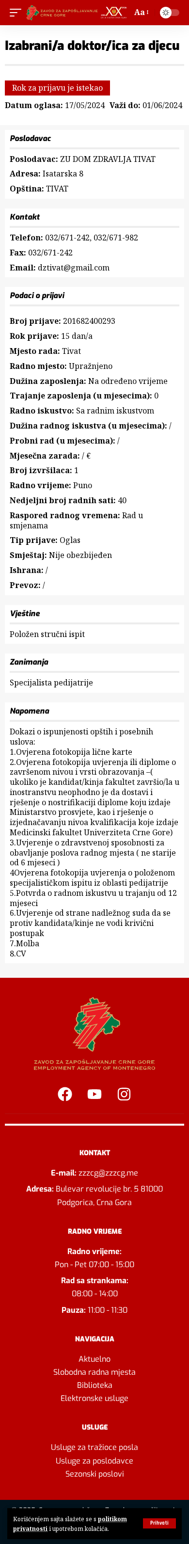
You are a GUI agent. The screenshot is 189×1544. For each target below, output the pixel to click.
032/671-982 (116, 237)
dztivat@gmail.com (74, 267)
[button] (159, 1523)
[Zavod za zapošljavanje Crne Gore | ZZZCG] (77, 12)
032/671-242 (67, 237)
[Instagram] (124, 1094)
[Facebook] (64, 1094)
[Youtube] (94, 1094)
